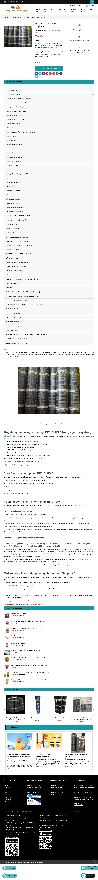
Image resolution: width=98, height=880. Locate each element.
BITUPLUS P (8, 352)
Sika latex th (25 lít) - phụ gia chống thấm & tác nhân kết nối (29, 657)
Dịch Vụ (65, 10)
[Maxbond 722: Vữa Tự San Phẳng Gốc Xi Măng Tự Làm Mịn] (7, 623)
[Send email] (36, 76)
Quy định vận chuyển (57, 788)
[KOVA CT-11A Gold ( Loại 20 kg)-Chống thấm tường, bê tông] (7, 667)
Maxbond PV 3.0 (9, 461)
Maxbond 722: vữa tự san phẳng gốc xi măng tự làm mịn (28, 621)
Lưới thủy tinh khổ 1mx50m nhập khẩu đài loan (25, 650)
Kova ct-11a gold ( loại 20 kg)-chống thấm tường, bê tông (29, 665)
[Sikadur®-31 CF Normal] (7, 645)
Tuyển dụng (83, 10)
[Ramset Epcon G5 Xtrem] (7, 616)
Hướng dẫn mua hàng (34, 786)
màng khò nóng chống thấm (25, 595)
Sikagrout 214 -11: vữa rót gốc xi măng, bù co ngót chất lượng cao (31, 680)
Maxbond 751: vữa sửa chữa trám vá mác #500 (26, 628)
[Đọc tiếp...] (10, 766)
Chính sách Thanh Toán (57, 793)
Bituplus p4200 (8, 465)
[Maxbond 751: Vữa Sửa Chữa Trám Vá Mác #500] (7, 630)
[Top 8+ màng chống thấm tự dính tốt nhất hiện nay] (49, 742)
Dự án (60, 10)
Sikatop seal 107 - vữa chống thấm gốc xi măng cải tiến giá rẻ (30, 672)
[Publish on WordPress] (60, 73)
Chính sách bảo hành (57, 783)
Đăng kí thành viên (33, 790)
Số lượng (37, 62)
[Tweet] (40, 73)
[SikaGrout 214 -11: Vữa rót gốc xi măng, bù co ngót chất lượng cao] (7, 682)
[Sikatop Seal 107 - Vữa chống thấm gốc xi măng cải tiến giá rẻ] (7, 674)
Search (92, 2)
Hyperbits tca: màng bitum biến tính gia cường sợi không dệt (60, 718)
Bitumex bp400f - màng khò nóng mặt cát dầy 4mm (82, 718)
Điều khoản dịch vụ (33, 788)
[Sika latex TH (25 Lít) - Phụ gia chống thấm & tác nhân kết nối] (7, 660)
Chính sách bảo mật (56, 790)
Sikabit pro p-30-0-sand (15, 718)
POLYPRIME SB (21, 523)
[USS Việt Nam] (18, 8)
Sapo (41, 860)
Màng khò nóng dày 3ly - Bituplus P (35, 17)
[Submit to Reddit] (53, 73)
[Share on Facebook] (36, 73)
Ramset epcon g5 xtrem (18, 613)
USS (45, 30)
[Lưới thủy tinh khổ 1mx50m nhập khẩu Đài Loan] (7, 652)
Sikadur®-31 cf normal (18, 643)
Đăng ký (79, 5)
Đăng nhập (71, 5)
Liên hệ (91, 10)
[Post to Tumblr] (43, 73)
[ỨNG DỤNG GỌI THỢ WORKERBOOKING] (20, 742)
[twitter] (75, 802)
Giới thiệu (46, 10)
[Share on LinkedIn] (57, 73)
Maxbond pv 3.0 (38, 718)
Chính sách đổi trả (56, 786)
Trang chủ (38, 10)
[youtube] (81, 802)
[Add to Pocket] (50, 73)
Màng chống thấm (10, 436)
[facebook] (78, 802)
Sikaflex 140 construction (19, 635)
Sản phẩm (53, 10)
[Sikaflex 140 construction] (7, 638)
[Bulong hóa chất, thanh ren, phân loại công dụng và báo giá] (78, 742)
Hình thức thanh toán (34, 783)
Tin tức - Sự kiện (73, 10)
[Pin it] (46, 73)
